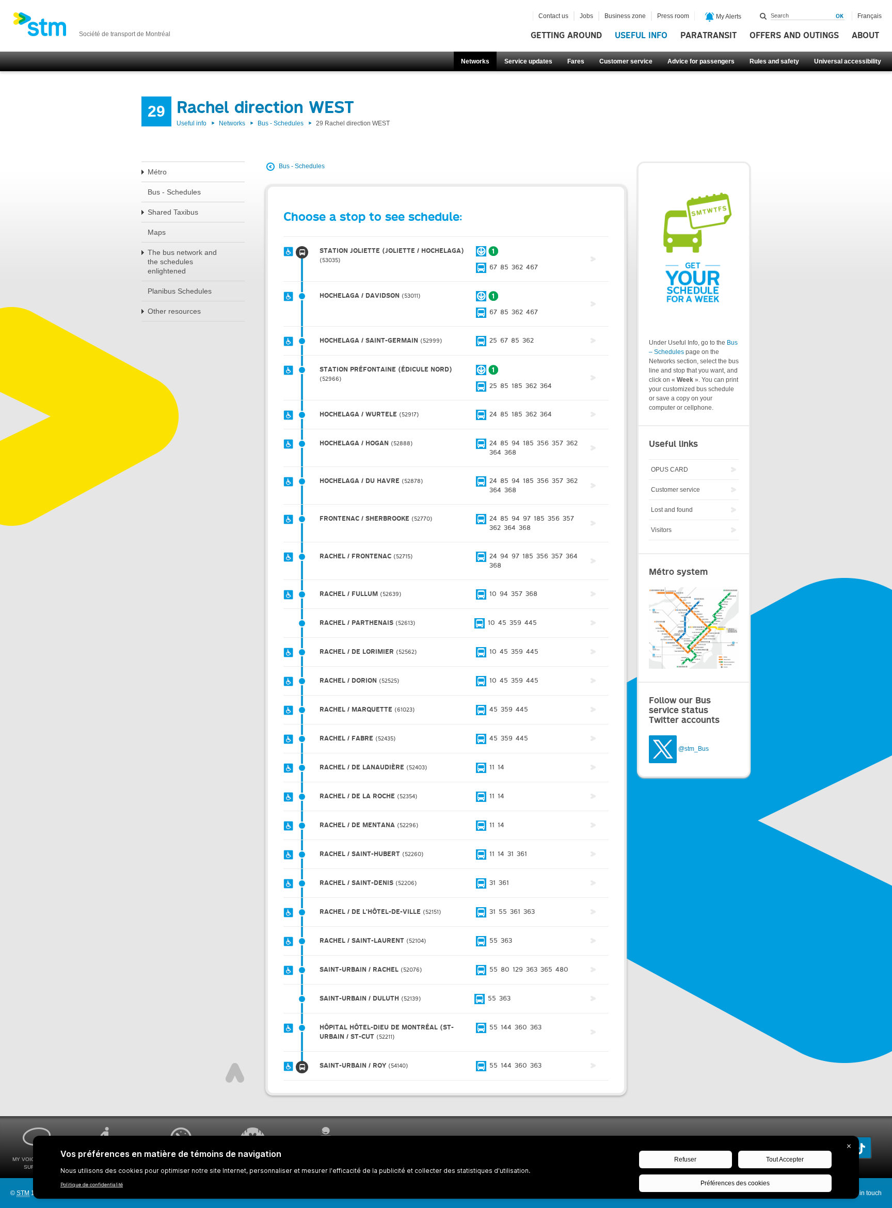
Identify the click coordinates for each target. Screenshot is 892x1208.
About (865, 35)
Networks (475, 61)
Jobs (586, 16)
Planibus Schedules (180, 291)
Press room (673, 16)
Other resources (174, 311)
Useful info (641, 35)
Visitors (661, 530)
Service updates (528, 61)
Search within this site (763, 16)
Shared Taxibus (173, 212)
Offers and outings (794, 35)
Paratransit (708, 35)
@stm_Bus (693, 748)
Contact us (553, 16)
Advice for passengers (701, 61)
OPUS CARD (669, 469)
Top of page (235, 1073)
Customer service (625, 61)
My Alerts (727, 16)
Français (869, 16)
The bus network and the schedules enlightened (182, 261)
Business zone (625, 16)
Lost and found (672, 509)
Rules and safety (774, 61)
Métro (157, 172)
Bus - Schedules (281, 123)
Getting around (566, 35)
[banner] (91, 27)
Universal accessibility (847, 61)
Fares (575, 61)
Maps (157, 232)
